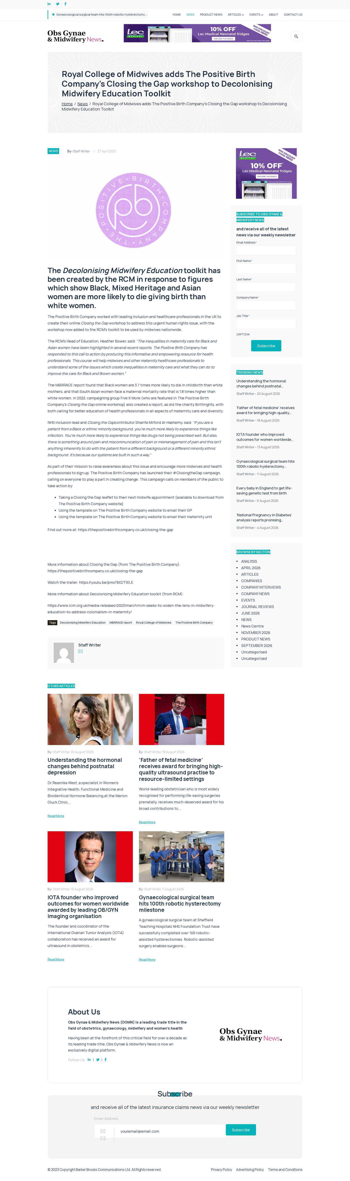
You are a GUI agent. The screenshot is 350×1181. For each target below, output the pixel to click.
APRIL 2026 (250, 567)
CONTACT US (293, 14)
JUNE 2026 (250, 613)
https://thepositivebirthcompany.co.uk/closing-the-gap (125, 529)
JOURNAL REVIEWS (257, 606)
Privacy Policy (221, 1169)
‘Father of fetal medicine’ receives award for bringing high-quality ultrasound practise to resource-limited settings (265, 415)
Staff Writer (81, 151)
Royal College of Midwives (153, 622)
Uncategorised (254, 651)
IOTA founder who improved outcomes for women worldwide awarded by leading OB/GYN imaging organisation (263, 442)
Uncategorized (254, 658)
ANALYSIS (249, 561)
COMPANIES (251, 580)
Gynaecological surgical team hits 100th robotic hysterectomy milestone (265, 466)
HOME (177, 14)
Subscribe (266, 345)
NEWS (190, 14)
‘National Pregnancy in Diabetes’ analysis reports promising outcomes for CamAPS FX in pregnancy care (264, 522)
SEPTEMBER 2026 (256, 645)
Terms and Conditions (285, 1169)
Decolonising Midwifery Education (83, 622)
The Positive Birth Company (194, 622)
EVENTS (255, 14)
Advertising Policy (250, 1169)
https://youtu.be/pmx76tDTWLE (106, 582)
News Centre (252, 626)
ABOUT (273, 14)
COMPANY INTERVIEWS (261, 587)
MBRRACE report (121, 622)
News (83, 103)
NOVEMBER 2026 (255, 632)
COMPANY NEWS (255, 593)
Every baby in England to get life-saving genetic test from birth (100, 14)
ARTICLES (234, 14)
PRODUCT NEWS (211, 14)
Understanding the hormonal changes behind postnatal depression (261, 385)
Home (67, 103)
